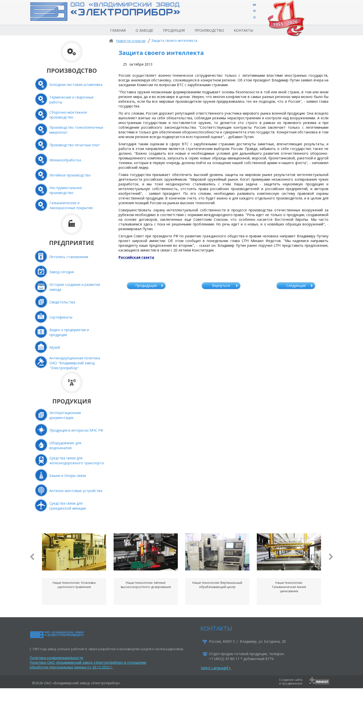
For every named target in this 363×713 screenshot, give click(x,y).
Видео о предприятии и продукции (69, 332)
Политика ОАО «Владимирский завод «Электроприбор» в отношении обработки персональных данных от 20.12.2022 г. (88, 664)
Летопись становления (68, 256)
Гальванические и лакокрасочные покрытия (71, 205)
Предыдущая (146, 285)
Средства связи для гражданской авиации (67, 506)
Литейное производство (70, 175)
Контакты (243, 30)
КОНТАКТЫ (216, 628)
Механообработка (65, 160)
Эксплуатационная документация (65, 415)
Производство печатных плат (74, 145)
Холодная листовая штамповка (75, 84)
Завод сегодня (61, 272)
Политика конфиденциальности (56, 657)
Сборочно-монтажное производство (68, 115)
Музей (54, 347)
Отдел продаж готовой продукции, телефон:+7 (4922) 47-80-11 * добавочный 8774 (246, 656)
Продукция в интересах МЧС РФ (76, 430)
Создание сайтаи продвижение (290, 681)
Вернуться (221, 285)
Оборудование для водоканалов (65, 445)
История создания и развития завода (74, 287)
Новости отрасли (130, 40)
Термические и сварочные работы (71, 99)
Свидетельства (62, 302)
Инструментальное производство (65, 190)
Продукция (174, 30)
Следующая (296, 285)
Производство (209, 30)
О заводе (144, 30)
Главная (118, 30)
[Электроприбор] (113, 16)
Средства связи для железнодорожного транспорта (76, 460)
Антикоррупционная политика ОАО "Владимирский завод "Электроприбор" (74, 363)
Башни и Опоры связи (67, 475)
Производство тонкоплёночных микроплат (76, 130)
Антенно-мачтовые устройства (75, 490)
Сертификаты (60, 317)
